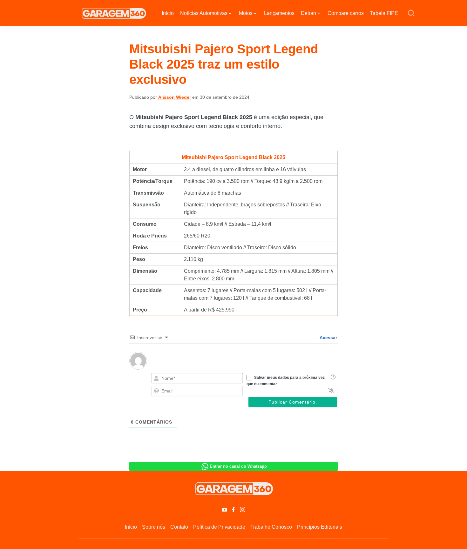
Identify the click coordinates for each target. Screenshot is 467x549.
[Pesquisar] (411, 13)
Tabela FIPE (384, 13)
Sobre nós (153, 527)
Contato (179, 527)
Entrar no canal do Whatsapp (238, 466)
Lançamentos (279, 13)
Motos (246, 13)
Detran (308, 13)
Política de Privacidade (219, 527)
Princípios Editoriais (319, 527)
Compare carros (346, 13)
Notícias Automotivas (203, 13)
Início (168, 13)
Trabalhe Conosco (271, 527)
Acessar (328, 337)
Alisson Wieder (174, 97)
